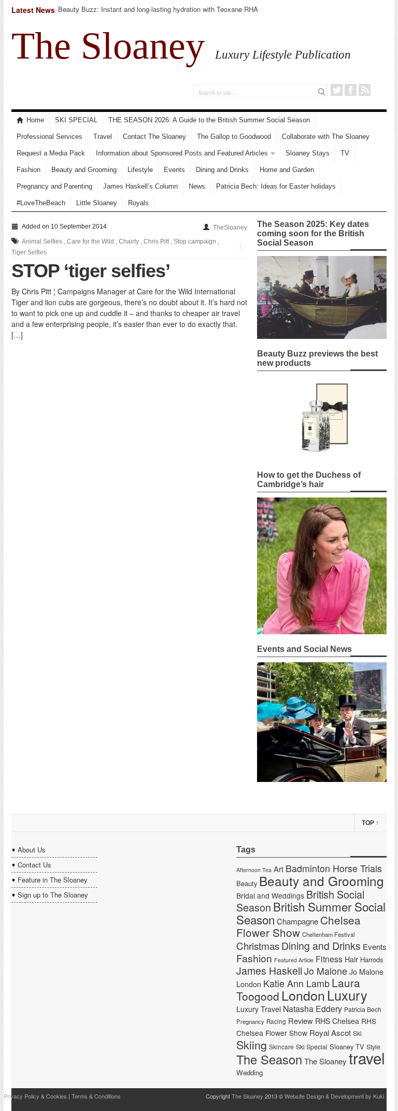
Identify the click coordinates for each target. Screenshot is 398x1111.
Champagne (297, 921)
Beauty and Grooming (84, 170)
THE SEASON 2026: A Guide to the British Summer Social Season (209, 120)
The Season (269, 1059)
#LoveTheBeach (41, 203)
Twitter (337, 90)
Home (35, 120)
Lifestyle (140, 170)
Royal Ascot (330, 1032)
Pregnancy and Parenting (54, 186)
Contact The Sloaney (154, 136)
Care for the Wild (90, 241)
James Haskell (269, 970)
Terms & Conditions (96, 1096)
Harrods (371, 959)
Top (370, 823)
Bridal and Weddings (270, 895)
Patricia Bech (362, 1009)
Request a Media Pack (51, 153)
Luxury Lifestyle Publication (283, 54)
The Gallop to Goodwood (234, 136)
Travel (102, 136)
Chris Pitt (156, 241)
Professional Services (49, 136)
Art (278, 868)
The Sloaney (108, 45)
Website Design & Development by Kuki (334, 1096)
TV (344, 153)
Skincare (281, 1047)
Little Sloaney (96, 203)
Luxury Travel (258, 1009)
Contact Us (34, 865)
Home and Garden (287, 170)
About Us (32, 849)
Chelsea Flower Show (298, 926)
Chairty (129, 241)
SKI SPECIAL (76, 120)
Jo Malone (325, 970)
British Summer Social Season (311, 913)
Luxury (347, 995)
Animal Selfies (42, 241)
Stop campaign (195, 241)
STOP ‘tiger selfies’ (90, 270)
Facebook (351, 90)
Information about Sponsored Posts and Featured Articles (182, 153)
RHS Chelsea (337, 1021)
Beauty (246, 883)
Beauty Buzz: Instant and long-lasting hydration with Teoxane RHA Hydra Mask (158, 13)
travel (367, 1058)
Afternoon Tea (254, 870)
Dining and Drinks (222, 170)
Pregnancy (250, 1021)
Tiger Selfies (29, 252)
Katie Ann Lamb (296, 983)
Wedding (249, 1072)
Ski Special (312, 1046)
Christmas (257, 945)
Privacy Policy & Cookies (35, 1096)
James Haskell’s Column (140, 186)
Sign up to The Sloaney (53, 895)
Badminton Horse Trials (334, 868)
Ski (357, 1033)
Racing (276, 1021)
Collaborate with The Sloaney (325, 136)
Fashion (28, 170)
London (303, 995)
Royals (138, 203)
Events (174, 170)
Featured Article (294, 960)
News (197, 186)
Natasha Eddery (312, 1009)
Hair (351, 959)
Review (300, 1020)
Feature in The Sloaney (53, 880)
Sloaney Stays (308, 153)
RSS (365, 90)
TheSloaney (230, 227)
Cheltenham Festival (328, 934)
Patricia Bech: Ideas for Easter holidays (276, 186)
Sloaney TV (347, 1046)
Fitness (329, 959)
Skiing (251, 1044)
